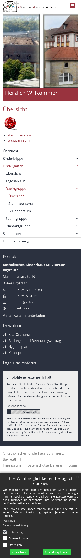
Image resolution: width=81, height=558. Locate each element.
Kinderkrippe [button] (13, 158)
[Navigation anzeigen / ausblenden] (72, 5)
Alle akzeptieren (57, 552)
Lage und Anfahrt (19, 362)
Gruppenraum (18, 140)
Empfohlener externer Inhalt (29, 377)
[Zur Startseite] (30, 6)
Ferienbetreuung (16, 241)
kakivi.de (23, 308)
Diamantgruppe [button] (18, 226)
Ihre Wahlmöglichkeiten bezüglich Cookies (40, 481)
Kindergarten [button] (13, 166)
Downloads (13, 325)
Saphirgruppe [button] (16, 218)
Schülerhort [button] (12, 233)
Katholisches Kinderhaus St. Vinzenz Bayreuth (34, 267)
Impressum (9, 520)
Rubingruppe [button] (16, 188)
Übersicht (15, 109)
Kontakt (10, 256)
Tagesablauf (15, 181)
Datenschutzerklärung (15, 525)
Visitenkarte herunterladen (24, 315)
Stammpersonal (20, 135)
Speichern (19, 552)
